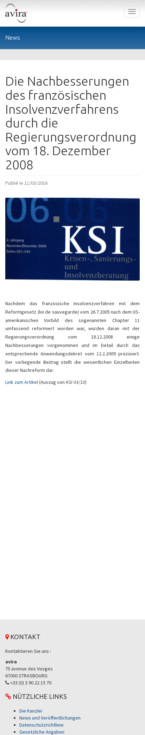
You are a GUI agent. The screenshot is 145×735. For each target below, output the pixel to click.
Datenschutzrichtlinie (41, 725)
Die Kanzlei (30, 711)
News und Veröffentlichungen (50, 718)
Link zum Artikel (21, 382)
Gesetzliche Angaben (41, 732)
